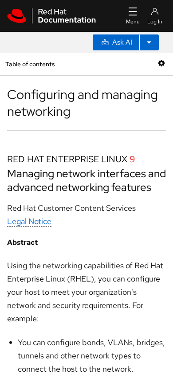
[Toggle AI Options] (149, 42)
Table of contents (30, 64)
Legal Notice (29, 221)
